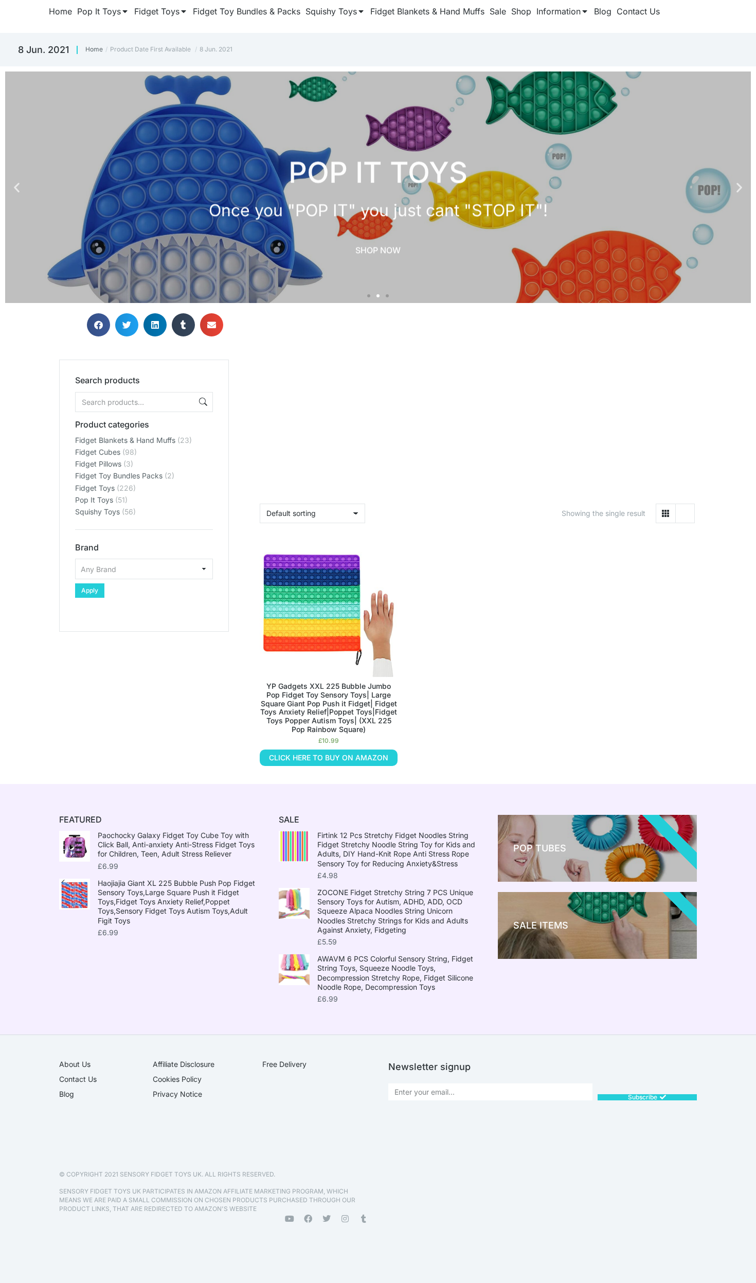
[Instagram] (345, 1219)
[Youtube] (289, 1219)
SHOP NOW (378, 247)
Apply (89, 590)
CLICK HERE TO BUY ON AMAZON (328, 757)
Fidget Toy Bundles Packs (119, 475)
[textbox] (144, 569)
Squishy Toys (97, 511)
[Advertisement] (144, 696)
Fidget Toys (95, 488)
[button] (16, 187)
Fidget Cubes (97, 452)
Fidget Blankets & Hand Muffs (125, 440)
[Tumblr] (363, 1219)
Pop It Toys (94, 499)
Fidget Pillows (98, 463)
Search (202, 402)
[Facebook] (308, 1219)
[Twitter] (326, 1219)
